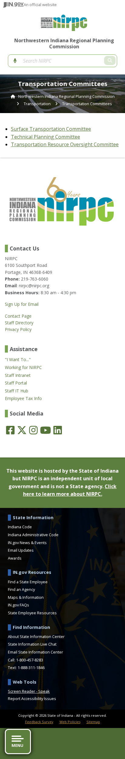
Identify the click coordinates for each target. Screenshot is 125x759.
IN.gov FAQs (18, 604)
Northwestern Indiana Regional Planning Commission (64, 43)
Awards (15, 558)
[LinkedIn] (57, 430)
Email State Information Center (35, 652)
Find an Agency (21, 589)
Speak (44, 691)
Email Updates (21, 550)
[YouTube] (45, 430)
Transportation (37, 103)
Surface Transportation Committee (51, 129)
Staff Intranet (18, 375)
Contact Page (18, 316)
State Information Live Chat (32, 644)
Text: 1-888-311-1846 (26, 667)
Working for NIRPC (23, 367)
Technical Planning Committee (45, 136)
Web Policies (69, 721)
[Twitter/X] (22, 430)
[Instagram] (33, 430)
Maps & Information (26, 597)
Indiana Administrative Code (33, 534)
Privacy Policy (18, 329)
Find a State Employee (28, 581)
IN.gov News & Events (27, 542)
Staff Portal (16, 383)
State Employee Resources (32, 612)
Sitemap (93, 721)
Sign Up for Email (22, 304)
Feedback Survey (39, 721)
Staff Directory (19, 322)
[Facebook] (10, 430)
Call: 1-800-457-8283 (25, 659)
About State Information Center (36, 636)
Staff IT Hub (16, 390)
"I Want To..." (18, 359)
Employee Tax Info (23, 398)
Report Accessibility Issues (32, 698)
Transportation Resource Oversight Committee (65, 144)
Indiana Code (20, 526)
